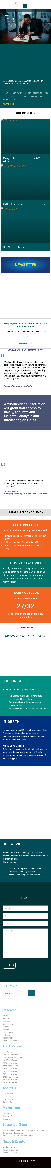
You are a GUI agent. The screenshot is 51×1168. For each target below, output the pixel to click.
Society (6, 1030)
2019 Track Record (10, 1080)
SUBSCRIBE (12, 681)
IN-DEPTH (11, 722)
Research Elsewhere (11, 1150)
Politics (5, 1016)
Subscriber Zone (15, 1125)
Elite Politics (7, 1052)
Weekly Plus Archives (11, 1041)
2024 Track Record (10, 1066)
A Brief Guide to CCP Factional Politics (18, 1136)
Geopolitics (7, 1018)
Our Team (7, 1096)
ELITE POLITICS (25, 525)
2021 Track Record (10, 1074)
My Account (11, 1108)
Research (9, 1010)
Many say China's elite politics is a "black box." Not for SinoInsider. (25, 325)
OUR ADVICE (13, 844)
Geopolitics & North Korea (13, 1057)
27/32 (25, 606)
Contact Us (7, 1102)
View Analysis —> (10, 104)
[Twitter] (6, 1002)
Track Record (12, 1046)
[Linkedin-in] (20, 1002)
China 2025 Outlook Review (13, 247)
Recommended (9, 1038)
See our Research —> (25, 343)
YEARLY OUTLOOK (25, 592)
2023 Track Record (10, 1069)
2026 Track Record (10, 1060)
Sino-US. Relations (10, 1055)
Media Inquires (9, 1147)
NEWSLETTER (25, 265)
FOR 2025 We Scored (25, 598)
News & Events (14, 1141)
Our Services (8, 1094)
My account (7, 1113)
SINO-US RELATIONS (25, 562)
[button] (25, 6)
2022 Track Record (10, 1071)
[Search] (31, 993)
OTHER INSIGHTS (25, 113)
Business (6, 1021)
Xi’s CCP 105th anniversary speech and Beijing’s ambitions (25, 204)
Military (6, 1027)
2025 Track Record (10, 1063)
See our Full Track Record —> (25, 628)
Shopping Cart (8, 1116)
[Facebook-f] (13, 1002)
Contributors (8, 1032)
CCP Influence (8, 1024)
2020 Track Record (10, 1077)
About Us (9, 1088)
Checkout (6, 1119)
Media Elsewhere (10, 1153)
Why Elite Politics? (10, 1099)
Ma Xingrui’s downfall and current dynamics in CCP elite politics (24, 159)
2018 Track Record (10, 1082)
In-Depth (6, 1035)
